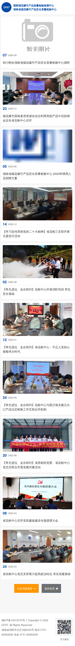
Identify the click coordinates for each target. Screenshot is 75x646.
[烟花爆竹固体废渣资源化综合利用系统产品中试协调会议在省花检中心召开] (37, 88)
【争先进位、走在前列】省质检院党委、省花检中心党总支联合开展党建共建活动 (36, 465)
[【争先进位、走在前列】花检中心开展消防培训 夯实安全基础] (37, 261)
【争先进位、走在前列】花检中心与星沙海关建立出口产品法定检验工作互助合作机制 (36, 407)
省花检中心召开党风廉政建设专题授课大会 (30, 520)
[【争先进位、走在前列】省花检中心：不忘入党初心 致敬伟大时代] (37, 319)
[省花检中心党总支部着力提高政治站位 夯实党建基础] (37, 546)
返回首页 (50, 588)
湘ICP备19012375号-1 (14, 620)
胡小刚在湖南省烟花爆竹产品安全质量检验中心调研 (36, 62)
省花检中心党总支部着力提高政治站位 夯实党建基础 (36, 574)
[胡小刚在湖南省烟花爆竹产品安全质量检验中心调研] (37, 34)
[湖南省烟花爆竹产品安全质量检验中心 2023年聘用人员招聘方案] (37, 146)
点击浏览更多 (24, 588)
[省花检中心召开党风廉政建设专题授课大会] (37, 492)
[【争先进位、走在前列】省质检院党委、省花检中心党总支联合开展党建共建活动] (37, 435)
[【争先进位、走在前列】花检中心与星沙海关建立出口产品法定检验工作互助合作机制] (37, 377)
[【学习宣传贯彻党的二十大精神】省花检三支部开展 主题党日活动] (37, 203)
